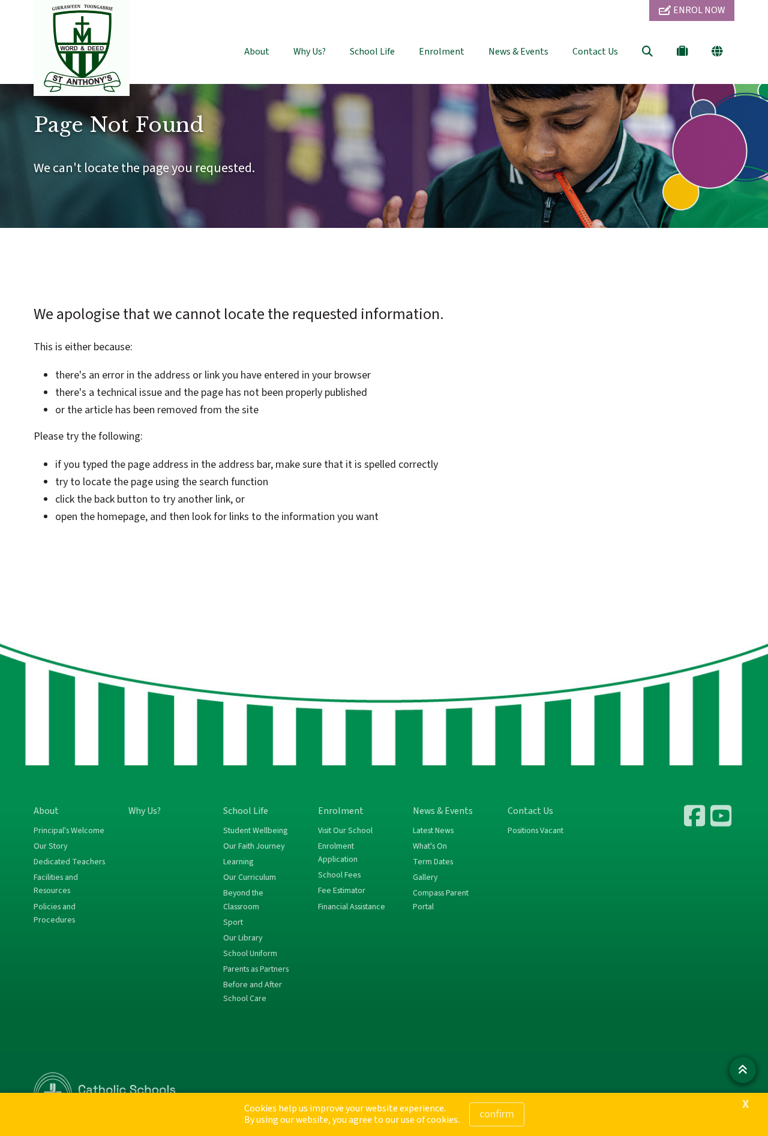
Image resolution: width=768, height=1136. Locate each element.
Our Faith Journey (253, 846)
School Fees (339, 875)
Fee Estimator (341, 891)
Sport (233, 922)
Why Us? (309, 51)
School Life (372, 51)
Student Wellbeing (255, 831)
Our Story (50, 846)
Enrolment (441, 51)
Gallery (425, 877)
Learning (238, 862)
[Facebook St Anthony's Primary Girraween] (696, 816)
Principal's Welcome (69, 831)
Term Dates (433, 862)
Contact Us (595, 51)
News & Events (518, 51)
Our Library (242, 938)
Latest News (433, 831)
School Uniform (250, 954)
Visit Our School (345, 831)
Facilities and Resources (56, 884)
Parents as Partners (256, 969)
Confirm (496, 1114)
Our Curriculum (249, 877)
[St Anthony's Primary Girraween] (722, 816)
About (256, 51)
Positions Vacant (535, 831)
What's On (430, 846)
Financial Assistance (351, 907)
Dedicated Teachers (69, 862)
